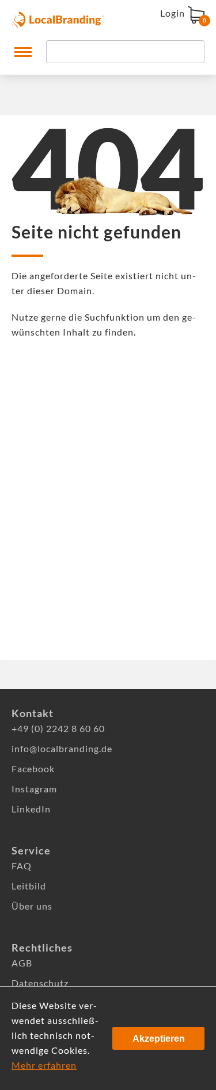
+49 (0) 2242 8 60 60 (58, 728)
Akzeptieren (158, 1038)
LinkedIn (31, 808)
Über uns (32, 905)
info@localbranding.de (62, 748)
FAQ (22, 865)
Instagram (34, 788)
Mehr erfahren (44, 1065)
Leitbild (29, 885)
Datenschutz (40, 982)
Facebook (33, 768)
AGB (22, 962)
